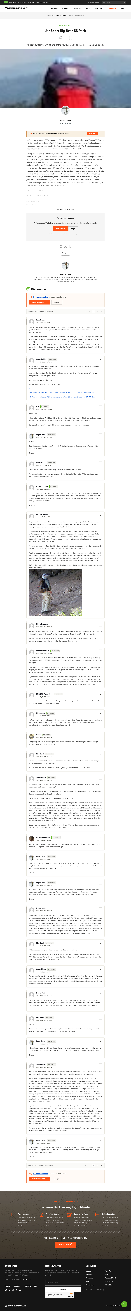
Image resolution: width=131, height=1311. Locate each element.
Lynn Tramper (41, 320)
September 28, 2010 (65, 123)
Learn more (92, 133)
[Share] (60, 38)
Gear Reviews (66, 255)
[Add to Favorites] (71, 38)
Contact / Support (94, 2)
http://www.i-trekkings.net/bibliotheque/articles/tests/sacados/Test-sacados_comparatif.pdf (61, 393)
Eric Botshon (40, 463)
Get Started (64, 1244)
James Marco (41, 777)
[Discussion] (65, 38)
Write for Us (109, 1281)
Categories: (65, 253)
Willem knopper (42, 486)
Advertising (108, 1285)
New (6, 2)
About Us (108, 1271)
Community (77, 8)
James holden (41, 359)
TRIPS (87, 8)
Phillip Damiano (42, 515)
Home (57, 15)
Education (65, 8)
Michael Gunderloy (43, 837)
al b (37, 407)
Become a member (40, 297)
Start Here (98, 8)
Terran (38, 735)
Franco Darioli (41, 908)
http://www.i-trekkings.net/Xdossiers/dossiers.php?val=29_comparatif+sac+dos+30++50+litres (62, 397)
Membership (113, 8)
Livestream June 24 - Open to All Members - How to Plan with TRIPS (29, 2)
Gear (35, 1286)
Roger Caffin (40, 435)
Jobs (106, 1274)
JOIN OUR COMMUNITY (39, 302)
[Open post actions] (100, 320)
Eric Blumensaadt (42, 651)
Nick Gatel (40, 754)
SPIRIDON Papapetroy (44, 694)
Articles (54, 8)
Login (122, 8)
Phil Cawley (40, 713)
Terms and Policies (111, 1278)
